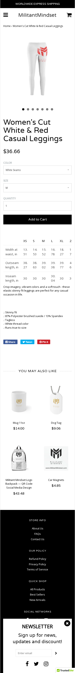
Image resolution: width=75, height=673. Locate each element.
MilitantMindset (37, 15)
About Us (37, 528)
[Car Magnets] (56, 458)
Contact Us (37, 539)
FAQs (37, 534)
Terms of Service (37, 569)
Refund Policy (37, 559)
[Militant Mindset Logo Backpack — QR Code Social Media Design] (18, 458)
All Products (37, 589)
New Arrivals (37, 600)
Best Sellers (37, 594)
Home (7, 26)
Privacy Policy (37, 564)
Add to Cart (37, 219)
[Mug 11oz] (18, 401)
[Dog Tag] (56, 401)
